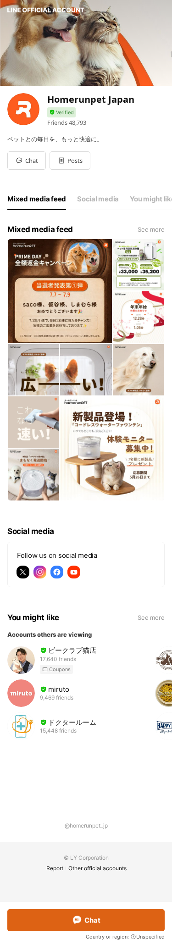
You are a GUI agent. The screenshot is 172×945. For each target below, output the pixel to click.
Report (54, 868)
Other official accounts (97, 868)
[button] (70, 160)
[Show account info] (61, 112)
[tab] (36, 199)
